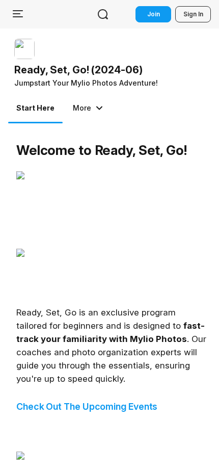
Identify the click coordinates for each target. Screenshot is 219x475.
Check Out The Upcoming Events (86, 406)
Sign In (193, 14)
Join (153, 14)
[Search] (103, 14)
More (82, 107)
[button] (88, 64)
